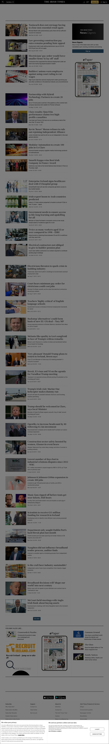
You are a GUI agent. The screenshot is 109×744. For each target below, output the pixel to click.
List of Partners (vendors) (55, 731)
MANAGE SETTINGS (97, 734)
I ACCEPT (97, 729)
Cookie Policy (21, 735)
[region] (54, 732)
